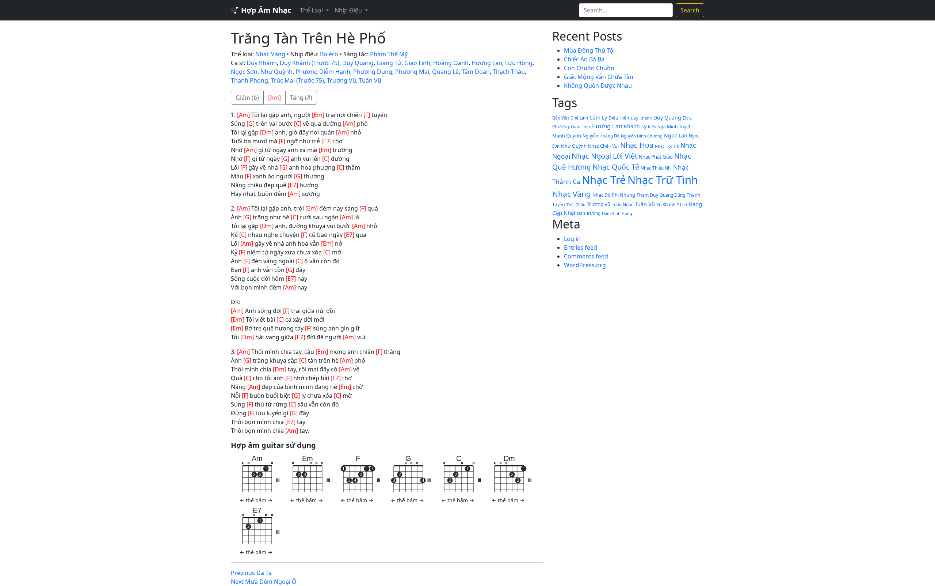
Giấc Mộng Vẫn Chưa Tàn (598, 77)
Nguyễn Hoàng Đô (601, 136)
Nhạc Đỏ (601, 195)
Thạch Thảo (509, 72)
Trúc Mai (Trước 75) (297, 80)
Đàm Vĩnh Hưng (617, 213)
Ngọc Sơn (244, 72)
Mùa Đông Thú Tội (589, 50)
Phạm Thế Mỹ (389, 54)
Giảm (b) (247, 98)
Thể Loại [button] (312, 10)
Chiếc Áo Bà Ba (584, 59)
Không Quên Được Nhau (598, 86)
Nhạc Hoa (636, 145)
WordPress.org (585, 265)
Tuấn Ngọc (622, 204)
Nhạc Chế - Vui (603, 146)
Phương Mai (412, 72)
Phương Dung (372, 72)
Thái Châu (575, 204)
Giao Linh (417, 63)
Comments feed (586, 256)
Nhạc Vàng (270, 54)
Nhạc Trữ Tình (662, 180)
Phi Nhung (623, 195)
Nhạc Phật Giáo (656, 157)
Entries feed (580, 247)
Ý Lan (682, 204)
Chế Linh (579, 118)
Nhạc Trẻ (604, 180)
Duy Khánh (262, 63)
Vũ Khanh (665, 204)
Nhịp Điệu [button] (349, 10)
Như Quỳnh (276, 72)
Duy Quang (358, 63)
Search (689, 10)
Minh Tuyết (678, 127)
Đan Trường (588, 213)
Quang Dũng (672, 195)
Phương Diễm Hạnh (322, 72)
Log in (572, 239)
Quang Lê (445, 72)
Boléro (329, 54)
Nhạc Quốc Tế (615, 167)
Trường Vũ (341, 80)
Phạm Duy (647, 195)
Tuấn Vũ (370, 80)
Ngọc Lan (675, 135)
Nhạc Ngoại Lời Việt (604, 156)
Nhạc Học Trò (667, 146)
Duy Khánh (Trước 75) (309, 63)
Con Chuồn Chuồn (589, 68)
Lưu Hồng (519, 63)
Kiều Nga (656, 126)
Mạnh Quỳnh (566, 135)
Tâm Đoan (476, 72)
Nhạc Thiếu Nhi (656, 168)
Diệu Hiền (618, 118)
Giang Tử (389, 63)
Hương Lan (487, 63)
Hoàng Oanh (451, 63)
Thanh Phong (249, 80)
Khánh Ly (635, 126)
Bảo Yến (560, 118)
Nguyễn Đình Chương (642, 136)
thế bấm (256, 500)
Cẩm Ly (598, 117)
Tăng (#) (301, 98)
